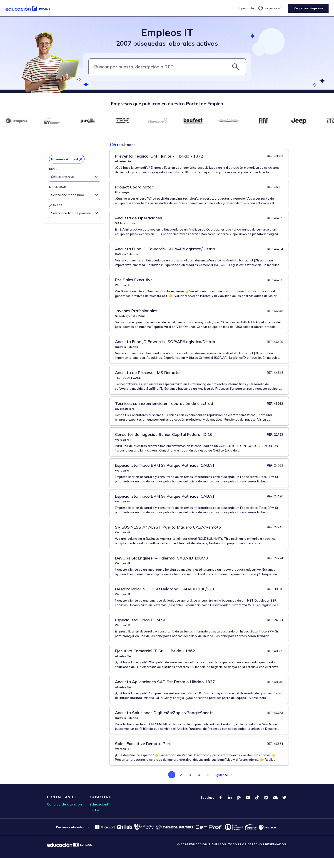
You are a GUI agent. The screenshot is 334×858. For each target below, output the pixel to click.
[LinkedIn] (229, 797)
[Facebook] (220, 797)
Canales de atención (64, 804)
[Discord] (275, 797)
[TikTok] (257, 797)
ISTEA (95, 810)
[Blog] (239, 797)
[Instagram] (266, 797)
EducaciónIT (100, 804)
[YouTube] (248, 797)
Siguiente (221, 775)
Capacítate (245, 8)
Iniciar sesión (270, 8)
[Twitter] (284, 797)
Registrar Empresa (308, 8)
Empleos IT (167, 32)
